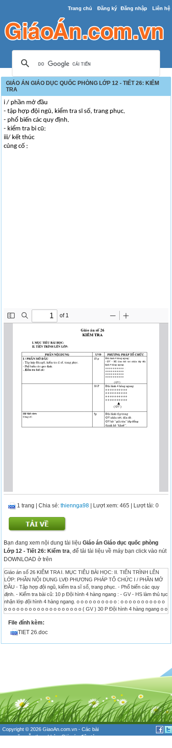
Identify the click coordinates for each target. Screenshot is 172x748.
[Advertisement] (86, 239)
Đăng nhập (134, 8)
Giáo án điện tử (78, 736)
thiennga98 (75, 505)
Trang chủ (80, 8)
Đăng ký (107, 8)
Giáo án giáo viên (51, 744)
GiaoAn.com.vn (60, 729)
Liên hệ (161, 8)
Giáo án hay (15, 744)
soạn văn (12, 736)
